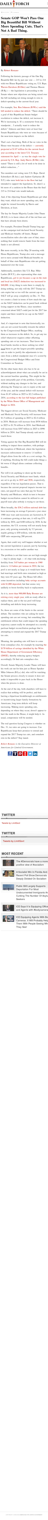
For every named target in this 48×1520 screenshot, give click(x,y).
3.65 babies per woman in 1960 (28, 562)
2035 (21, 479)
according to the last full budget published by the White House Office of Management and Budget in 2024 (23, 401)
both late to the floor (25, 180)
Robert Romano (11, 70)
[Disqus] (24, 784)
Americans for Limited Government (31, 1514)
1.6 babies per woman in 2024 (22, 565)
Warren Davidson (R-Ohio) (13, 86)
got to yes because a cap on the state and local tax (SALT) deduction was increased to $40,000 (24, 281)
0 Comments (16, 12)
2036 (30, 479)
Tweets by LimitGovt (11, 822)
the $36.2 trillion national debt (29, 507)
